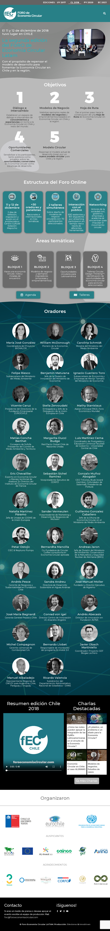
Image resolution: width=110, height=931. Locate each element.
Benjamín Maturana (55, 373)
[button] (94, 13)
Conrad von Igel (55, 614)
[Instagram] (64, 911)
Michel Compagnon (21, 644)
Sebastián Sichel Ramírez (55, 475)
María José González (20, 342)
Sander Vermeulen (55, 511)
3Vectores (72, 924)
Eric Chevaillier (20, 473)
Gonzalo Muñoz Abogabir (89, 475)
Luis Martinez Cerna (89, 438)
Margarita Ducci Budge (55, 439)
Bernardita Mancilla (55, 547)
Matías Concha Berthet (21, 439)
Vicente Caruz (21, 405)
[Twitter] (61, 911)
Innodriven (84, 924)
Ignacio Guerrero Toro (89, 373)
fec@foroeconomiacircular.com (21, 917)
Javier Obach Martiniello (89, 646)
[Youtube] (67, 911)
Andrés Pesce (21, 581)
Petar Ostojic (21, 547)
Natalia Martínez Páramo (21, 513)
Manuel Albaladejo (20, 677)
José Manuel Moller (89, 581)
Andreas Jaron (89, 547)
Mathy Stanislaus (89, 405)
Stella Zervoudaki (55, 405)
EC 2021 (102, 2)
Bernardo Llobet (55, 644)
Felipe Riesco (20, 373)
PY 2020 (88, 2)
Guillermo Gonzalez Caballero (89, 513)
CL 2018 (74, 2)
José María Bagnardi (20, 614)
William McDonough (55, 342)
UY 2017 (61, 2)
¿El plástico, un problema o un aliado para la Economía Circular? (95, 732)
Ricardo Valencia (55, 677)
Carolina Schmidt (89, 342)
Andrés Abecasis (89, 614)
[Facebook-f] (57, 911)
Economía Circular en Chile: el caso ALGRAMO (76, 766)
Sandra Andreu (55, 581)
